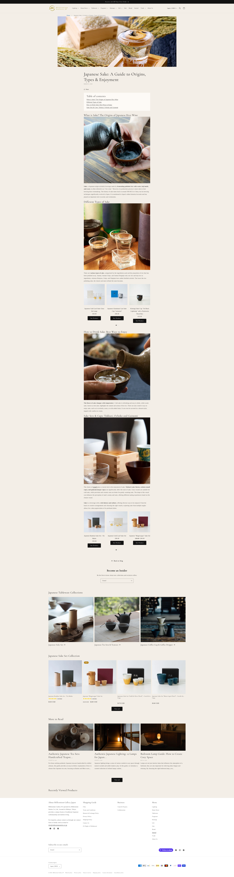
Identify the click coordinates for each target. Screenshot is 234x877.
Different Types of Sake (94, 102)
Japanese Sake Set (55, 645)
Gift (153, 823)
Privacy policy (77, 872)
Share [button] (87, 89)
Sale (153, 826)
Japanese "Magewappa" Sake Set (92, 696)
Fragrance (155, 816)
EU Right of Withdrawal (90, 826)
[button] (75, 8)
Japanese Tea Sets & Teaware (106, 645)
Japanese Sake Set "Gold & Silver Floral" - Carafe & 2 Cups (134, 697)
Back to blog (118, 561)
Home (68, 15)
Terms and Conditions (89, 810)
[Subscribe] (131, 581)
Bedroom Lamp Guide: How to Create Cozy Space (161, 755)
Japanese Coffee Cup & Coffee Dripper (157, 645)
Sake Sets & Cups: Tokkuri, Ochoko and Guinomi (102, 107)
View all (117, 709)
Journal (154, 832)
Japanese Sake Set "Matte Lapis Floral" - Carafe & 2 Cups (168, 697)
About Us (154, 839)
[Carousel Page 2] (117, 325)
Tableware (155, 813)
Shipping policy (97, 872)
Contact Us (86, 823)
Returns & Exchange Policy (91, 813)
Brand (153, 829)
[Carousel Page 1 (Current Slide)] (116, 325)
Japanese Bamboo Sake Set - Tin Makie (60, 696)
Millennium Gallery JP (58, 872)
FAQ (84, 807)
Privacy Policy (87, 816)
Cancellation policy (118, 872)
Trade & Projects (122, 807)
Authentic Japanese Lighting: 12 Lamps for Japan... (116, 755)
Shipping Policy (87, 819)
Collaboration (121, 810)
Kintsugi (154, 819)
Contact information (107, 872)
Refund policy (68, 872)
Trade (153, 836)
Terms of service (87, 872)
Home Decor (155, 810)
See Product (94, 318)
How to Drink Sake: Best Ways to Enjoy (99, 105)
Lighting (154, 807)
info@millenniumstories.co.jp (57, 825)
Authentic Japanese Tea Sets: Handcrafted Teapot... (64, 755)
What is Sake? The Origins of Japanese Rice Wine (102, 99)
